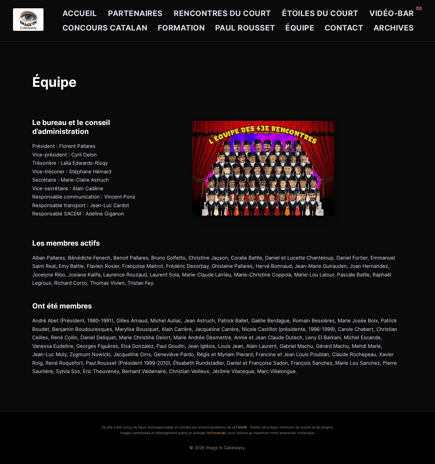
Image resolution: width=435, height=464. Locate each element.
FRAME (241, 427)
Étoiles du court (320, 13)
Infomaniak (216, 433)
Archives (393, 27)
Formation (181, 27)
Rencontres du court (222, 13)
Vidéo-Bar (391, 13)
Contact (344, 27)
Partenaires (135, 13)
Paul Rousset (245, 27)
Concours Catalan (104, 27)
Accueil (79, 13)
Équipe (299, 27)
